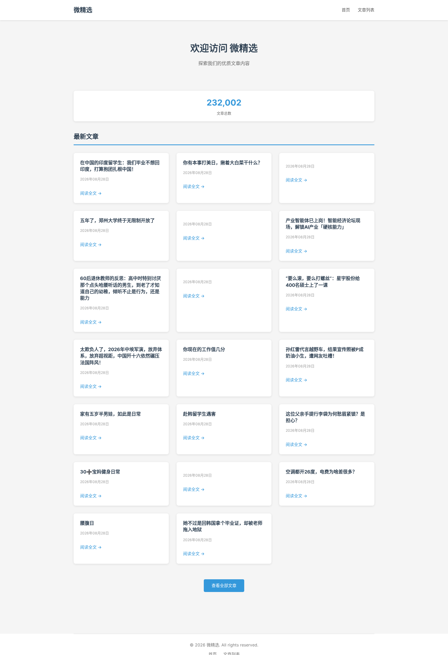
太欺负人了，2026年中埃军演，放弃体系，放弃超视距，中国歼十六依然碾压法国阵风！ (121, 356)
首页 (346, 9)
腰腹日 (87, 523)
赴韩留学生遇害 (199, 414)
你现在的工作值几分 (204, 349)
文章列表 (366, 9)
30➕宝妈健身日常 (100, 472)
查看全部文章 (224, 585)
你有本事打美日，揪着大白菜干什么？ (222, 162)
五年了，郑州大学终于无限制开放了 (117, 220)
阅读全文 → (91, 193)
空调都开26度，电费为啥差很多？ (321, 472)
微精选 (83, 10)
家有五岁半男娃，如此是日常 (110, 414)
